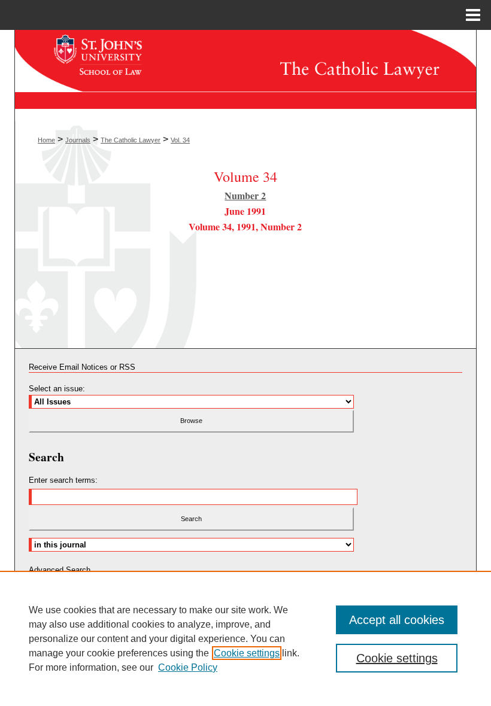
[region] (245, 638)
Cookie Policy (187, 667)
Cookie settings (247, 653)
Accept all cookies (396, 619)
